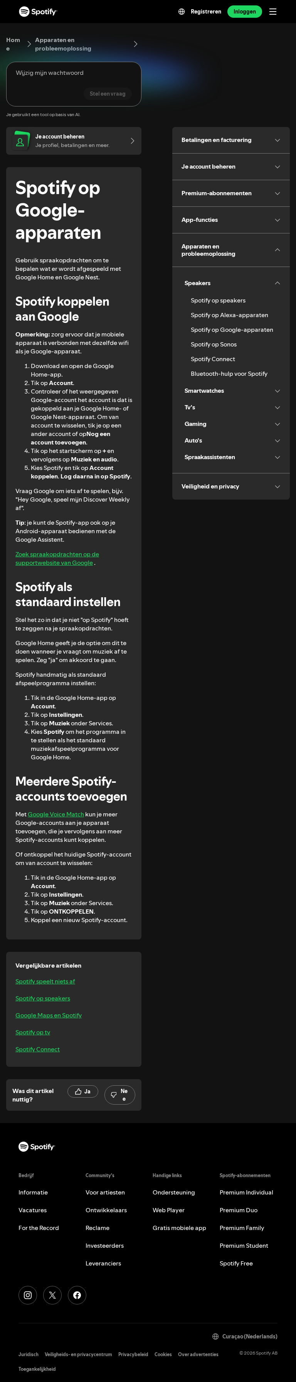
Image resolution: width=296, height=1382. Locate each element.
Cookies (163, 1354)
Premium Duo (238, 1210)
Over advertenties (198, 1354)
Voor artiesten (105, 1192)
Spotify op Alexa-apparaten (229, 315)
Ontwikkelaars (106, 1210)
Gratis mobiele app (179, 1227)
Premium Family (242, 1227)
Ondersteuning (174, 1192)
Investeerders (105, 1245)
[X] (52, 1295)
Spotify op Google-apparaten (232, 329)
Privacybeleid (133, 1354)
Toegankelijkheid (37, 1369)
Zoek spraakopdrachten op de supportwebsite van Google (57, 558)
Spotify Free (236, 1263)
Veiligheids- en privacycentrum (78, 1354)
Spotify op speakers (42, 998)
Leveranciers (103, 1263)
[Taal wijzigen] (181, 11)
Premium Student (244, 1245)
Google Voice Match (56, 814)
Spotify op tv (32, 1032)
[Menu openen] (273, 11)
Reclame (97, 1227)
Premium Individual (246, 1192)
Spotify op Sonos (214, 344)
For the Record (38, 1227)
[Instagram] (27, 1295)
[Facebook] (77, 1295)
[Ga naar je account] (129, 141)
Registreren (206, 11)
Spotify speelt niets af (45, 981)
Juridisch (28, 1354)
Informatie (33, 1192)
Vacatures (32, 1210)
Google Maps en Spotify (48, 1015)
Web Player (169, 1210)
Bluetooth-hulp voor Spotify (229, 373)
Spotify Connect (37, 1049)
